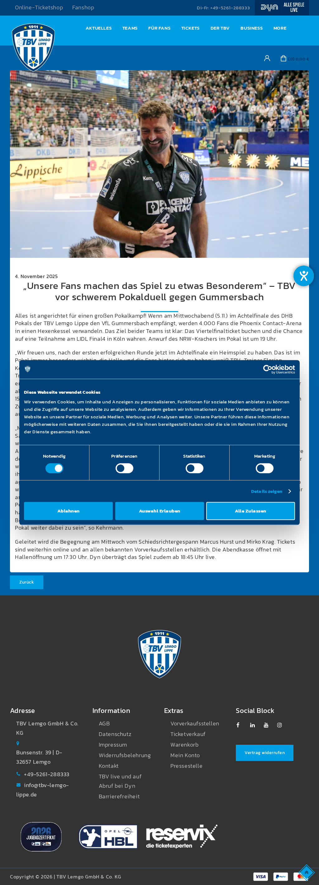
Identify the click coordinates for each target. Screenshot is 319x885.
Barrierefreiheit (119, 796)
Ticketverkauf (188, 734)
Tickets (190, 27)
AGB (104, 723)
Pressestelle (186, 766)
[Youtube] (269, 725)
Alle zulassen (250, 510)
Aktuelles (99, 27)
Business (251, 27)
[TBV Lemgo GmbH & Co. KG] (33, 49)
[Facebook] (241, 725)
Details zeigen (266, 491)
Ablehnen (68, 510)
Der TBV (220, 27)
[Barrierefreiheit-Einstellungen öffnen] (303, 276)
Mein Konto (185, 755)
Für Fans (159, 27)
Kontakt (109, 766)
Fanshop (83, 7)
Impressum (113, 745)
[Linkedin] (255, 725)
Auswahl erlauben (159, 510)
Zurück (26, 582)
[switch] (124, 468)
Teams (130, 27)
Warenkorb (184, 745)
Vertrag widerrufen (265, 752)
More (280, 27)
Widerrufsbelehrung (125, 755)
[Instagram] (282, 725)
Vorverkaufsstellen (194, 723)
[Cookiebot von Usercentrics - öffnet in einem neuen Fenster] (267, 369)
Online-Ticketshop (39, 7)
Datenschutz (115, 734)
